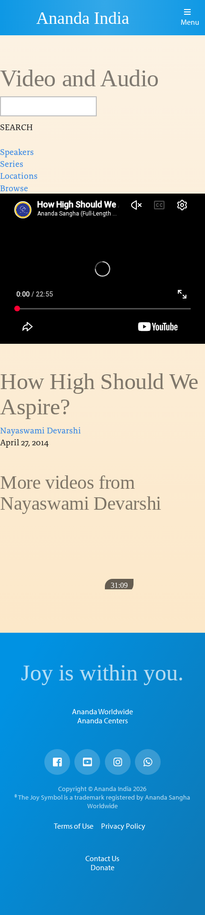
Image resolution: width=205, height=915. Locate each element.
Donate (102, 867)
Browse (14, 188)
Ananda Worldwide (102, 711)
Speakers (17, 151)
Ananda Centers (102, 720)
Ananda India (82, 18)
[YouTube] (87, 762)
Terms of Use (73, 826)
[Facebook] (57, 762)
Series (11, 163)
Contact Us (102, 858)
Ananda (19, 17)
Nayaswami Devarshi (40, 430)
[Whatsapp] (148, 762)
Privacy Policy (123, 826)
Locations (19, 175)
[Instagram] (118, 762)
